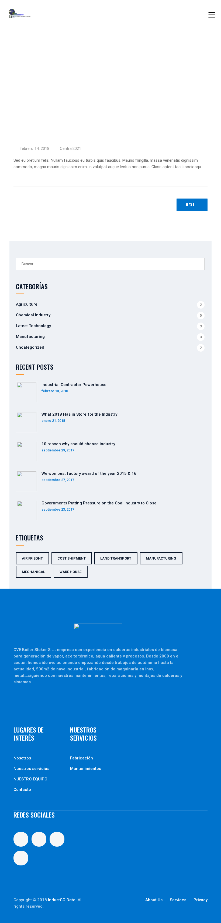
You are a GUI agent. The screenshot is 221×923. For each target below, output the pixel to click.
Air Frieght (32, 558)
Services (178, 899)
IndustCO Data (61, 899)
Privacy (201, 899)
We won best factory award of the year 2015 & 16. (89, 473)
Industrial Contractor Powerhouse (74, 384)
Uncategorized (30, 347)
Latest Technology (33, 325)
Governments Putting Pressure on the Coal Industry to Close (99, 503)
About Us (154, 899)
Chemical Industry (33, 315)
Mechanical (33, 572)
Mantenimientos (85, 768)
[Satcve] (19, 13)
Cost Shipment (71, 558)
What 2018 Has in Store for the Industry (79, 414)
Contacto (22, 789)
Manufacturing (30, 336)
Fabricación (81, 758)
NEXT (190, 204)
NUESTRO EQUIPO (30, 779)
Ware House (70, 572)
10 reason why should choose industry (78, 443)
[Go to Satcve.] (14, 83)
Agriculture (26, 304)
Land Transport (115, 558)
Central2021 (70, 148)
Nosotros (22, 758)
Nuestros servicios (31, 768)
